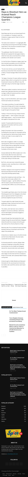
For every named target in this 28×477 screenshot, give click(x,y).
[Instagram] (17, 464)
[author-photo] (14, 298)
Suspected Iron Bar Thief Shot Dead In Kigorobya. (21, 285)
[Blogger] (7, 464)
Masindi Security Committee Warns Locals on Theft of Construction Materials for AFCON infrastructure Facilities (17, 328)
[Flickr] (14, 464)
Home (2, 7)
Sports (6, 7)
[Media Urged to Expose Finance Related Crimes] (5, 352)
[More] (16, 25)
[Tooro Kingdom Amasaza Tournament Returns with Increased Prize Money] (5, 319)
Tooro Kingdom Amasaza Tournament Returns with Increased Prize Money (16, 319)
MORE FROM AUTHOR (18, 307)
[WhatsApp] (12, 25)
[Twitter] (6, 25)
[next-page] (5, 335)
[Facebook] (2, 25)
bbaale (4, 22)
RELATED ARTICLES (6, 307)
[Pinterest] (9, 25)
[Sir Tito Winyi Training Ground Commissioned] (5, 312)
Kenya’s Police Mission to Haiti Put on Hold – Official (7, 285)
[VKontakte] (21, 464)
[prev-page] (2, 335)
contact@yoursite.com (12, 454)
